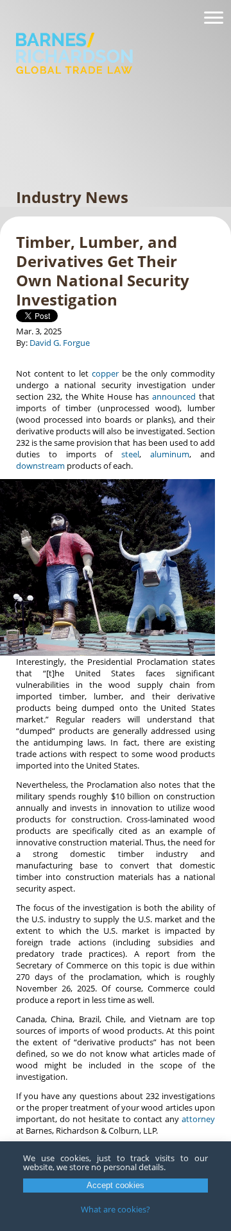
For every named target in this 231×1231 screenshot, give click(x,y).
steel (130, 454)
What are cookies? (115, 1209)
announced (174, 396)
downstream (40, 465)
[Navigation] (214, 18)
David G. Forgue (60, 342)
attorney (198, 1119)
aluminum (169, 454)
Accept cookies (115, 1185)
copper (105, 373)
